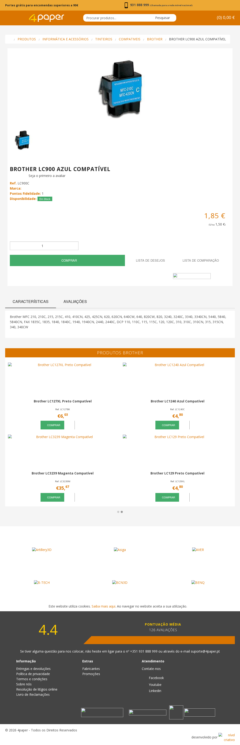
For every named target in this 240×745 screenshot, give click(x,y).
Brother (154, 39)
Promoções (91, 674)
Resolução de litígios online (36, 689)
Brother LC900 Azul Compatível (197, 39)
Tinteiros (103, 39)
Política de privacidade (33, 674)
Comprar (68, 260)
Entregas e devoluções (33, 668)
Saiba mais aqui (103, 606)
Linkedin (154, 690)
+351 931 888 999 (144, 651)
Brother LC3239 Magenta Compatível (63, 473)
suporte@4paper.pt (205, 651)
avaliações (75, 301)
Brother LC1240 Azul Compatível (177, 401)
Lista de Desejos (150, 260)
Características (31, 301)
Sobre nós (24, 684)
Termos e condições (31, 679)
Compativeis (129, 39)
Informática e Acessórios (65, 39)
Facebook (156, 678)
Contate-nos (151, 668)
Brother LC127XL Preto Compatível (63, 401)
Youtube (154, 684)
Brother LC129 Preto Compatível (177, 473)
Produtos (27, 39)
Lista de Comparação (200, 260)
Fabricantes (91, 668)
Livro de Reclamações (33, 694)
